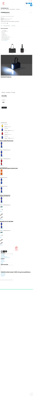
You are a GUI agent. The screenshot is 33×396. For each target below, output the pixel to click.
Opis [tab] (1, 31)
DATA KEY (1, 225)
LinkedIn (4, 23)
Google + (6, 23)
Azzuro (1, 190)
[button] (29, 1)
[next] (31, 12)
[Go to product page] (2, 131)
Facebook (1, 23)
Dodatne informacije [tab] (7, 31)
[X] (28, 3)
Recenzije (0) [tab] (13, 31)
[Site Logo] (3, 3)
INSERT (1, 217)
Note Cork (1, 181)
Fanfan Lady (1, 171)
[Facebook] (26, 3)
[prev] (30, 12)
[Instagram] (29, 3)
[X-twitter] (4, 257)
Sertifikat (6, 46)
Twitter (3, 23)
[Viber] (31, 3)
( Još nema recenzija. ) (7, 13)
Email (7, 23)
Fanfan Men (1, 162)
